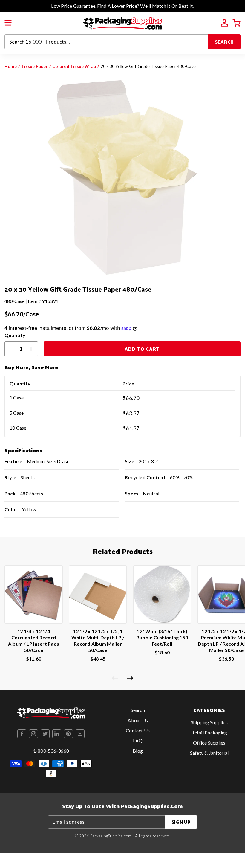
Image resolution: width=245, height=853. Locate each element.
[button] (8, 23)
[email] (80, 733)
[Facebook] (21, 733)
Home (10, 66)
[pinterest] (68, 733)
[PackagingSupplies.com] (122, 22)
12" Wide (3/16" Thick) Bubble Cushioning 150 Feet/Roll (162, 637)
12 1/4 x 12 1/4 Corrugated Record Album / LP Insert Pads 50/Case (33, 640)
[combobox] (106, 41)
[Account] (224, 23)
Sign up (181, 822)
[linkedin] (56, 733)
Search (224, 42)
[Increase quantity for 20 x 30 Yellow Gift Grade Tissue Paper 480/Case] (33, 348)
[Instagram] (33, 733)
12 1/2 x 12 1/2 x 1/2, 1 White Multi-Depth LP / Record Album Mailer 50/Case (97, 640)
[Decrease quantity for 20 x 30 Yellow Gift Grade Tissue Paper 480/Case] (8, 348)
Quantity (14, 335)
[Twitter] (45, 733)
